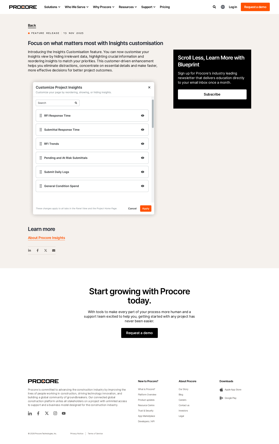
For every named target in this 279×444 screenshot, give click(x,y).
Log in (233, 7)
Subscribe (212, 94)
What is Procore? (146, 389)
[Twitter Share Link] (46, 250)
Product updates (146, 399)
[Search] (214, 7)
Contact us (184, 405)
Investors (183, 410)
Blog (181, 394)
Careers (182, 399)
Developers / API (146, 421)
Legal (181, 416)
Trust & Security (145, 410)
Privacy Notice (76, 433)
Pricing (165, 7)
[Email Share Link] (54, 250)
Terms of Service (95, 433)
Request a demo (255, 7)
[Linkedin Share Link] (29, 250)
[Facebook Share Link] (38, 250)
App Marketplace (146, 416)
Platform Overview (147, 394)
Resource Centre (146, 405)
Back (32, 25)
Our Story (183, 389)
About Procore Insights (46, 238)
